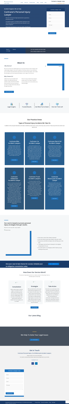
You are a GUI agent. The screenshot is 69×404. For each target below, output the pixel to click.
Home (22, 2)
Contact (41, 2)
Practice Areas (32, 2)
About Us (26, 2)
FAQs (46, 2)
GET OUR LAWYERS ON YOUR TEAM (38, 49)
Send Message (52, 33)
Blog (38, 2)
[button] (32, 2)
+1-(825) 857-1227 (60, 3)
